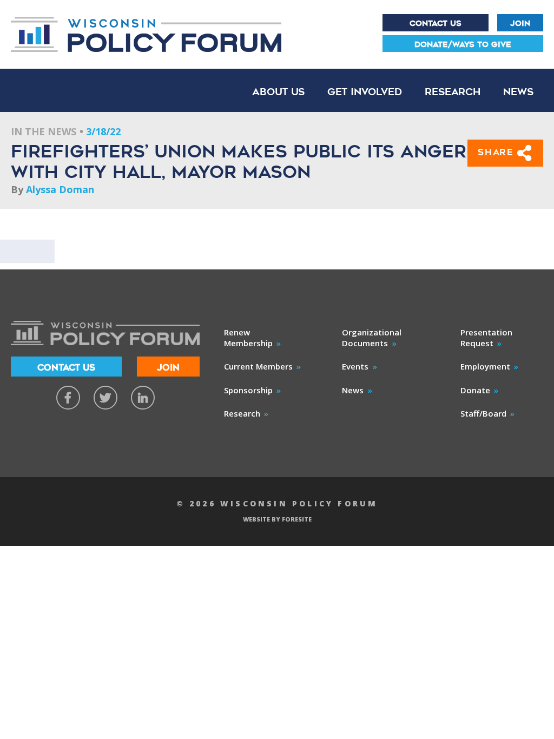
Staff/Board (483, 413)
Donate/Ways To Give (462, 44)
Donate (475, 390)
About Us (278, 91)
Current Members (258, 366)
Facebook (68, 398)
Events (355, 366)
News (518, 91)
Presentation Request (486, 337)
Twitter (105, 398)
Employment (485, 366)
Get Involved (364, 91)
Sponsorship (248, 390)
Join (520, 23)
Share (497, 152)
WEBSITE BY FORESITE (277, 519)
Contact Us (435, 23)
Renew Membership (248, 337)
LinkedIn (143, 398)
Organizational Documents (371, 337)
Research (452, 91)
